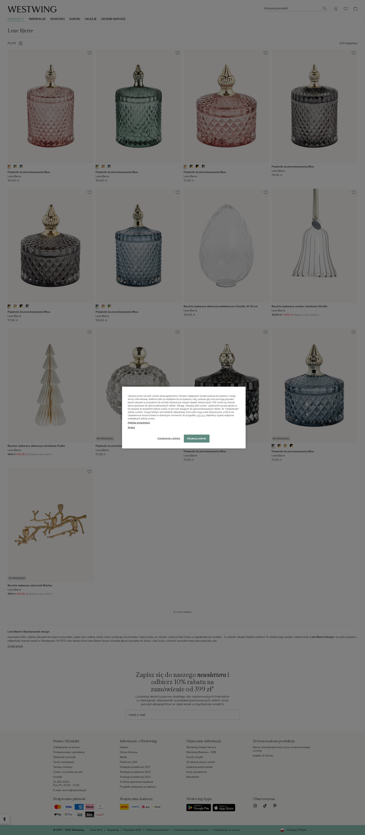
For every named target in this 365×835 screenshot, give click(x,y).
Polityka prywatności (139, 422)
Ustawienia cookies (168, 438)
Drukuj (131, 427)
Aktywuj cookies (196, 438)
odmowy (201, 415)
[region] (184, 417)
